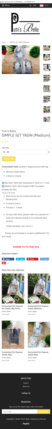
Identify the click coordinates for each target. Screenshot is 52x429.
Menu (7, 5)
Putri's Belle (25, 419)
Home (4, 42)
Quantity (5, 147)
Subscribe (43, 411)
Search (26, 383)
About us (26, 386)
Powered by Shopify (38, 419)
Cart (34, 5)
